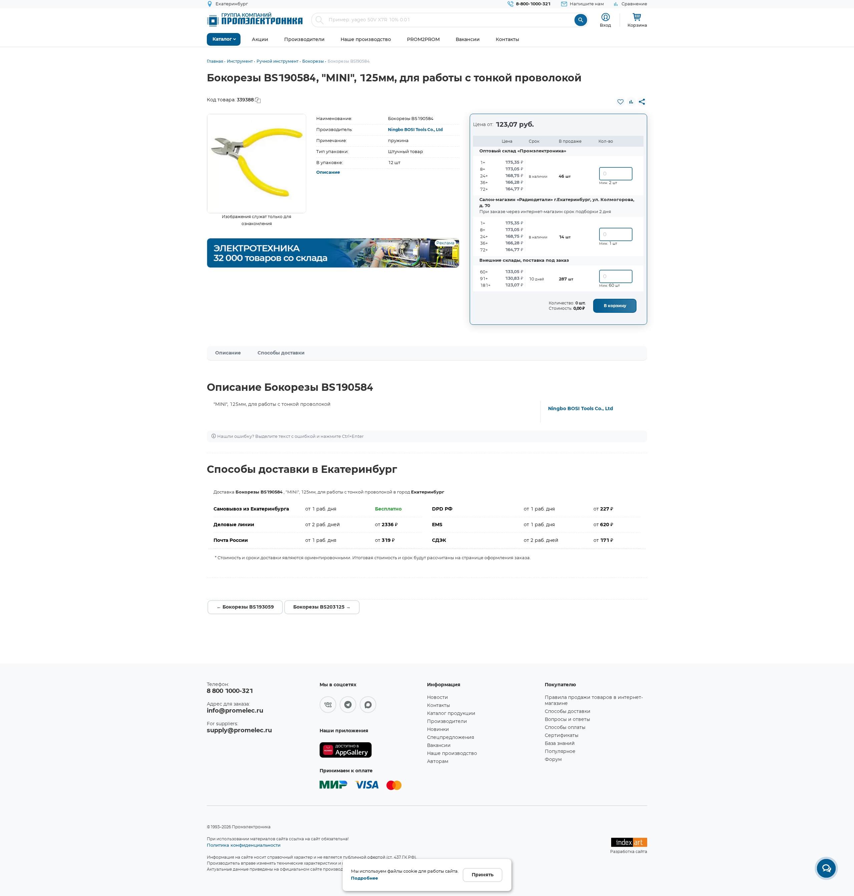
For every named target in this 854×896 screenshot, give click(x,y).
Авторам (437, 761)
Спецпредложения (450, 737)
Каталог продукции (451, 713)
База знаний (560, 743)
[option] (256, 163)
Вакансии (439, 745)
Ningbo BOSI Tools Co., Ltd (415, 130)
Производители (447, 721)
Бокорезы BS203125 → (322, 607)
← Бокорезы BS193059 (245, 607)
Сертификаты (561, 735)
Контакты (438, 705)
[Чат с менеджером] (826, 868)
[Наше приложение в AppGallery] (371, 750)
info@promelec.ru (235, 711)
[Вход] (605, 17)
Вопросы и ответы (567, 719)
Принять (482, 875)
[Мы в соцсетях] (328, 704)
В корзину (615, 306)
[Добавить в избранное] (620, 101)
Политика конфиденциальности (244, 845)
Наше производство (452, 753)
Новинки (438, 729)
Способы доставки (281, 353)
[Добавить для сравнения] (631, 101)
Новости (437, 697)
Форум (553, 759)
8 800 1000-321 (230, 691)
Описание (328, 172)
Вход (605, 25)
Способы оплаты (565, 727)
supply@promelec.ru (239, 731)
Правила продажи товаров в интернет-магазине (594, 700)
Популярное (560, 751)
